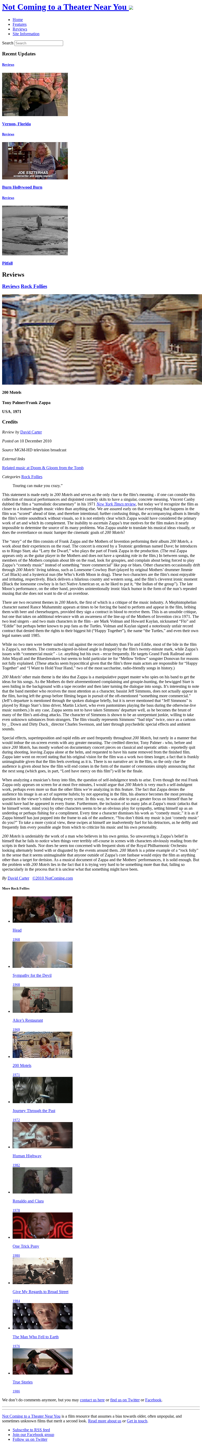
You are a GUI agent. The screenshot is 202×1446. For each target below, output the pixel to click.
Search (7, 43)
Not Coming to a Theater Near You (31, 1416)
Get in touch (137, 1421)
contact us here (92, 1400)
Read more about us (104, 1421)
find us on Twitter (125, 1400)
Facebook (153, 1400)
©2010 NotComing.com (52, 878)
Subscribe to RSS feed (31, 1430)
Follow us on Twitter (30, 1439)
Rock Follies (34, 286)
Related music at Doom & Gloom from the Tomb (43, 468)
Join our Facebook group (33, 1434)
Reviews (8, 64)
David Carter (31, 432)
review (116, 504)
